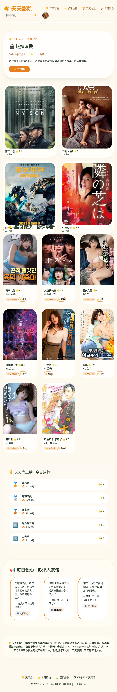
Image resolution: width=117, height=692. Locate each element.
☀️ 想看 (22, 299)
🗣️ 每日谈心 (22, 613)
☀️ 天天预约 (19, 69)
